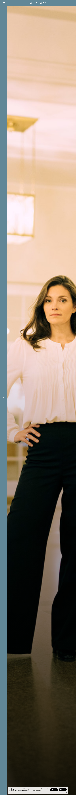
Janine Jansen (38, 3)
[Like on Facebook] (3, 397)
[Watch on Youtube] (3, 399)
